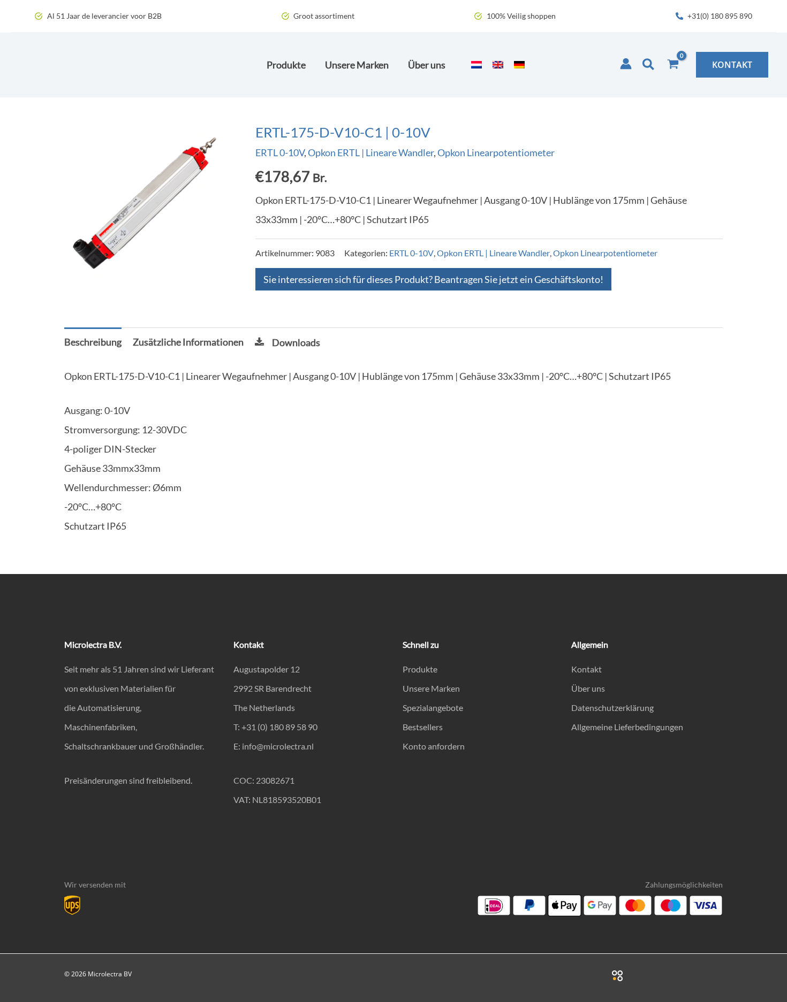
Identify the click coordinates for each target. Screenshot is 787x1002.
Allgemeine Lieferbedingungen (627, 727)
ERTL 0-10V (279, 152)
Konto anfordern (434, 746)
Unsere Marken (431, 688)
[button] (648, 64)
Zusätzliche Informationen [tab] (188, 342)
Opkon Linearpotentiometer (496, 152)
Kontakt (586, 669)
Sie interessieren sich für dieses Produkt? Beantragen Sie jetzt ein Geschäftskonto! (433, 279)
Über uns (588, 688)
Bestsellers (423, 727)
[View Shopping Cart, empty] (673, 65)
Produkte (420, 669)
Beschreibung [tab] (93, 342)
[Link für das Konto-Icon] (626, 64)
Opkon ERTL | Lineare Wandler (371, 152)
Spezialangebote (433, 707)
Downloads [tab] (296, 342)
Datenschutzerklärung (612, 707)
